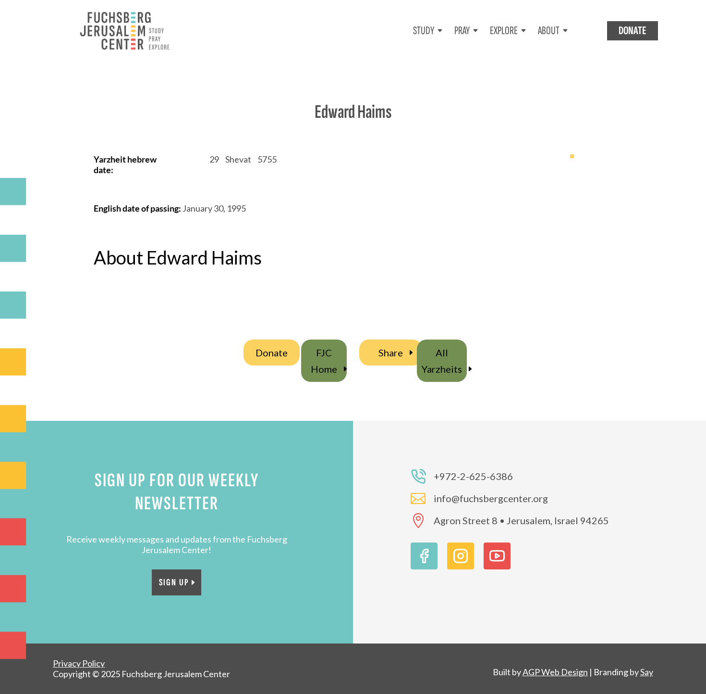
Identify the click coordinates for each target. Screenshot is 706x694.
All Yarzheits (442, 361)
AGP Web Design (555, 672)
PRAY (462, 31)
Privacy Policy (79, 663)
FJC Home (324, 361)
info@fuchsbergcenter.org (491, 498)
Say (646, 672)
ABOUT (549, 31)
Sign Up (174, 582)
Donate (272, 352)
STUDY (423, 31)
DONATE (632, 31)
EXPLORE (504, 31)
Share (390, 352)
